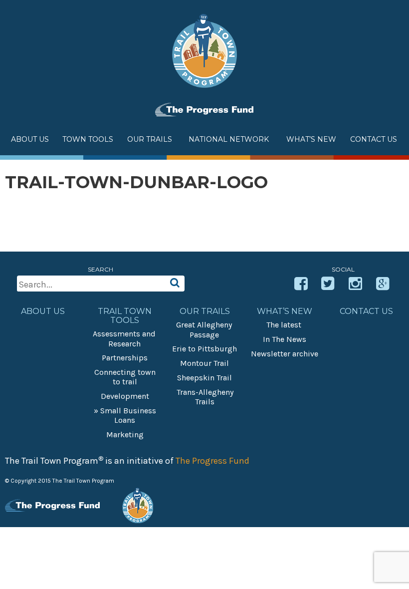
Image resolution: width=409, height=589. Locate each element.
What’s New (284, 311)
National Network (229, 139)
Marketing (125, 434)
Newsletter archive (284, 353)
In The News (284, 339)
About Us (30, 139)
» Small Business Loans (125, 415)
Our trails (205, 311)
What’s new (311, 139)
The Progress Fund (212, 460)
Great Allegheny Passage (204, 329)
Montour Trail (204, 363)
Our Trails (149, 139)
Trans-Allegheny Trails (205, 396)
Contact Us (373, 139)
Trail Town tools (125, 316)
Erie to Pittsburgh (204, 348)
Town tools (87, 139)
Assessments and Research (124, 338)
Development (125, 396)
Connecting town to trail (125, 376)
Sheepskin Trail (204, 377)
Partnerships (125, 357)
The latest (283, 324)
